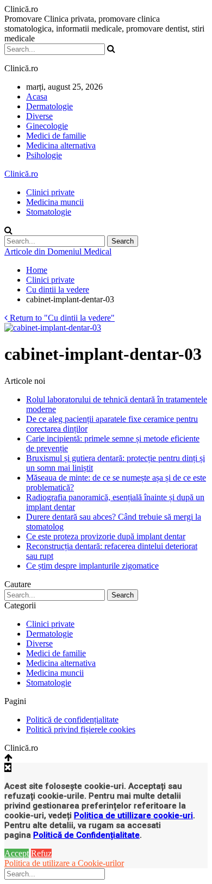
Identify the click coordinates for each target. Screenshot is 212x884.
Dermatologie (49, 106)
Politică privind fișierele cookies (80, 729)
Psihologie (44, 155)
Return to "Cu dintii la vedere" (61, 317)
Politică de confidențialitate (72, 719)
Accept (16, 853)
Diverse (39, 116)
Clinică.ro (21, 173)
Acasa (36, 96)
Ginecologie (47, 125)
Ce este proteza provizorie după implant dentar (105, 536)
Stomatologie (48, 211)
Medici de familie (56, 135)
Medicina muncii (55, 202)
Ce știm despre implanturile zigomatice (92, 565)
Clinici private (50, 192)
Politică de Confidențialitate (86, 835)
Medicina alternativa (61, 145)
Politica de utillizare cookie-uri (133, 815)
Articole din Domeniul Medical (57, 251)
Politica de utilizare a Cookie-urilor (64, 863)
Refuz (41, 853)
